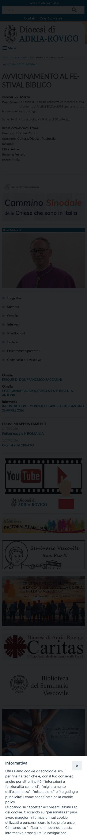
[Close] (77, 765)
